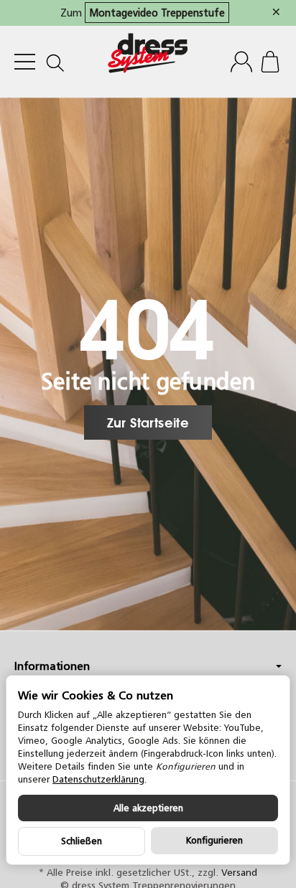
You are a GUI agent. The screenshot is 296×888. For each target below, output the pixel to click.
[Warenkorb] (270, 61)
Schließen (81, 841)
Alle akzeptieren (148, 808)
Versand (239, 872)
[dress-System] (148, 61)
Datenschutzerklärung (98, 779)
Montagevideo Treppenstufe (157, 12)
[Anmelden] (241, 61)
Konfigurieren (214, 840)
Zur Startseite (148, 422)
